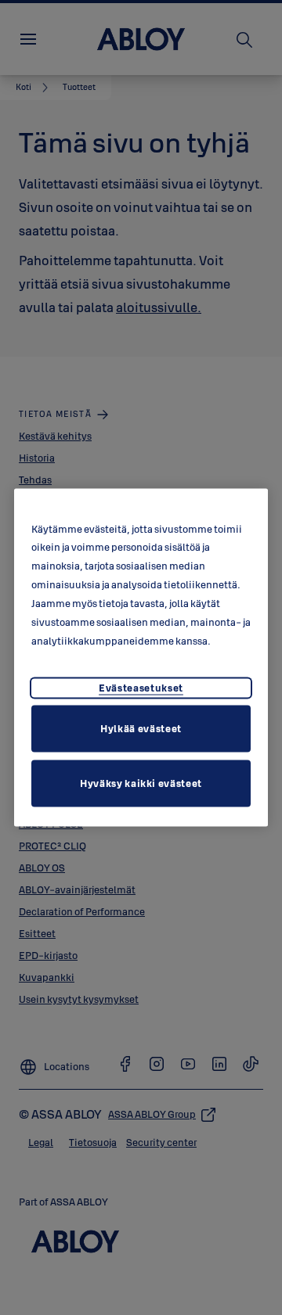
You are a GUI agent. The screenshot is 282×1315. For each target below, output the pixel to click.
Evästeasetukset (141, 687)
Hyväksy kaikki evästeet (141, 783)
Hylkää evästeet (141, 728)
